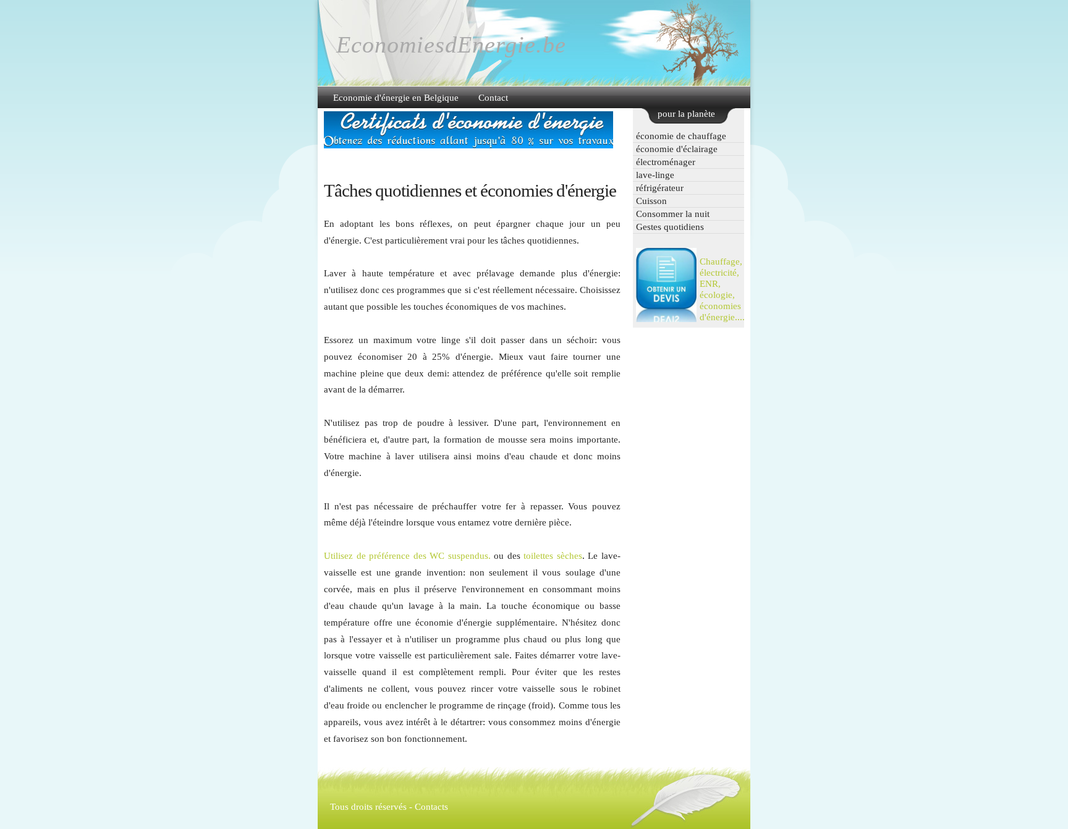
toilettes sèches (552, 555)
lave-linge (655, 174)
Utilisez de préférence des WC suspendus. (409, 555)
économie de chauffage (681, 135)
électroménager (665, 161)
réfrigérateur (660, 187)
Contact (493, 97)
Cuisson (651, 200)
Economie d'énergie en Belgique (396, 97)
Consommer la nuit (673, 213)
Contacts (431, 806)
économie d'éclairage (677, 148)
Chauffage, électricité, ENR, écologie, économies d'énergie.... (722, 289)
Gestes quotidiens (670, 226)
